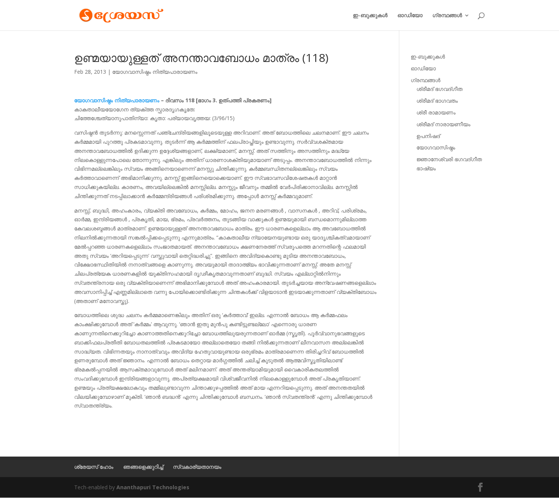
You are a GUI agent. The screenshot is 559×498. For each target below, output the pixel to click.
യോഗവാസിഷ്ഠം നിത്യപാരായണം (154, 71)
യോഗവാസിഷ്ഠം (435, 147)
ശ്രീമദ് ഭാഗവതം (437, 100)
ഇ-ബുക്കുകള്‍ (370, 16)
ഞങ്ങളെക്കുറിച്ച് (143, 466)
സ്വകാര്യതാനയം (197, 466)
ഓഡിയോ (409, 16)
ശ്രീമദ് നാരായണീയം (443, 124)
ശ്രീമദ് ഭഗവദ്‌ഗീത (439, 88)
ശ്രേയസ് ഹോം (93, 466)
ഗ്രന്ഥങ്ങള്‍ (447, 16)
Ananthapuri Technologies (152, 487)
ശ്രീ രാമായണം (436, 112)
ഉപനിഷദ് (428, 136)
